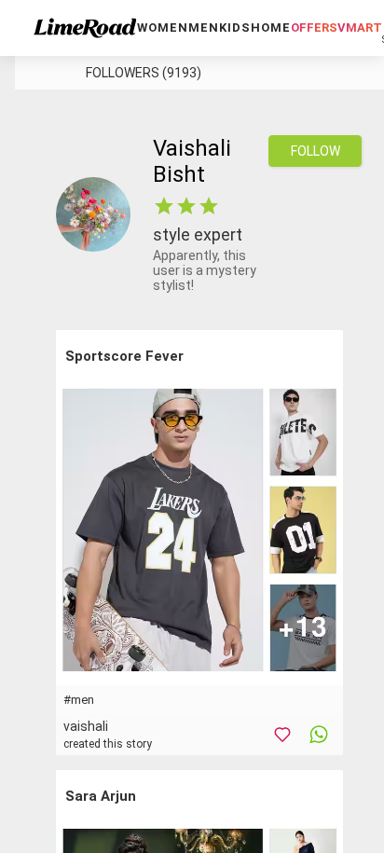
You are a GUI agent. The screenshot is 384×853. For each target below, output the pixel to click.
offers (314, 27)
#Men (78, 700)
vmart (359, 27)
